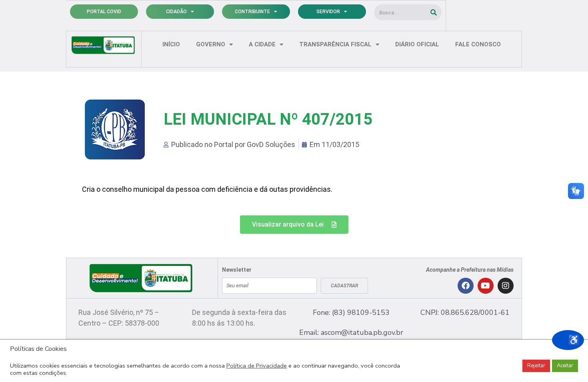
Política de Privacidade (256, 365)
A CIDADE (262, 44)
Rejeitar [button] (536, 365)
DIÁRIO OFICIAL (417, 44)
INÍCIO (171, 44)
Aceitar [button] (565, 365)
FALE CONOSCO (478, 44)
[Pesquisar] (434, 12)
